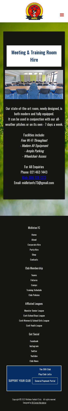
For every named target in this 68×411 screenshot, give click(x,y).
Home (34, 234)
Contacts (34, 259)
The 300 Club (45, 369)
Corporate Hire (34, 244)
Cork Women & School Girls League (34, 320)
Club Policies (34, 295)
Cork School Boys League (34, 315)
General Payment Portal (45, 380)
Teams (34, 275)
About (34, 239)
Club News (34, 361)
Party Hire (34, 249)
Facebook (34, 341)
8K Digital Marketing (39, 402)
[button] (62, 15)
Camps (34, 285)
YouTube (34, 356)
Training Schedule (34, 290)
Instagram (34, 346)
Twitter (34, 351)
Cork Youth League (34, 325)
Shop (34, 254)
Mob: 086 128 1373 (34, 177)
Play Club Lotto (44, 374)
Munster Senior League (34, 310)
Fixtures (34, 280)
